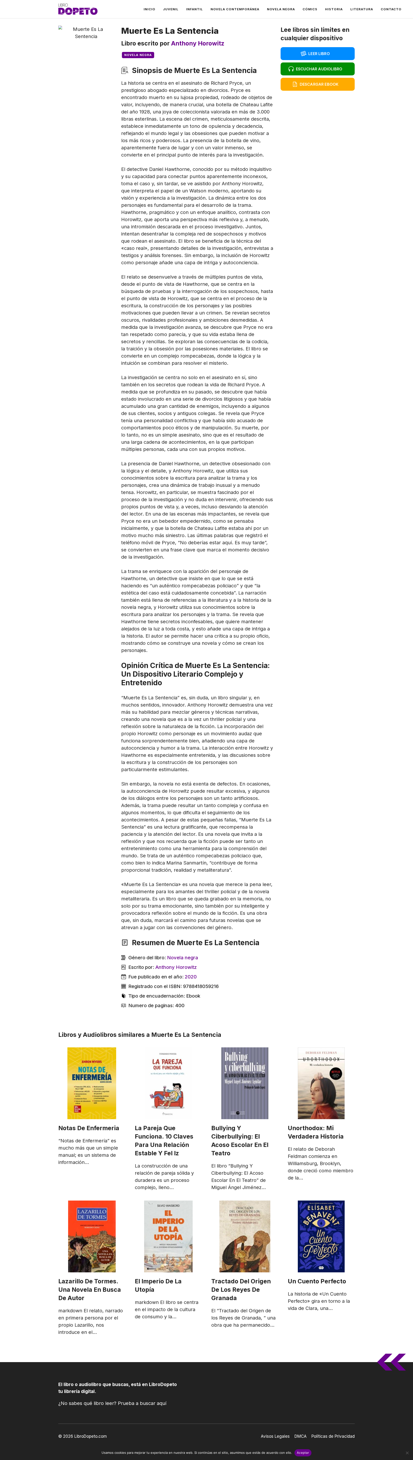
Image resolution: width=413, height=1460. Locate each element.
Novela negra (281, 9)
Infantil (194, 9)
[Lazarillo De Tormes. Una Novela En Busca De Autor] (91, 1236)
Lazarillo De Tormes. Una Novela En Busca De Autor (89, 1290)
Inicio (149, 9)
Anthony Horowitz (197, 43)
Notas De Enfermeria (88, 1128)
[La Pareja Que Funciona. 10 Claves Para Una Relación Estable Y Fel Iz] (168, 1083)
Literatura (361, 9)
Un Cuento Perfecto (317, 1281)
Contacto (391, 9)
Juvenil (171, 9)
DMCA (300, 1436)
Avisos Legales (275, 1436)
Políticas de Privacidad (333, 1436)
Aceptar (303, 1452)
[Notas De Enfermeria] (91, 1083)
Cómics (310, 9)
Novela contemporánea (235, 9)
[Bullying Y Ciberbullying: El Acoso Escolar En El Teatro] (244, 1083)
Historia (334, 9)
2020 (191, 977)
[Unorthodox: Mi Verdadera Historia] (321, 1083)
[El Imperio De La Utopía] (168, 1236)
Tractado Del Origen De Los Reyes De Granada (241, 1290)
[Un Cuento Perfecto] (321, 1236)
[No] (407, 1452)
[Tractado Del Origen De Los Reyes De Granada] (244, 1236)
